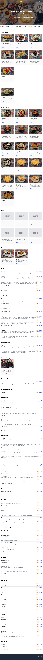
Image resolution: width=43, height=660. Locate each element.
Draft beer (8, 26)
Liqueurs (39, 26)
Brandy (13, 26)
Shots (35, 26)
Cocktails (30, 26)
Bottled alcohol (19, 26)
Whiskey (25, 26)
